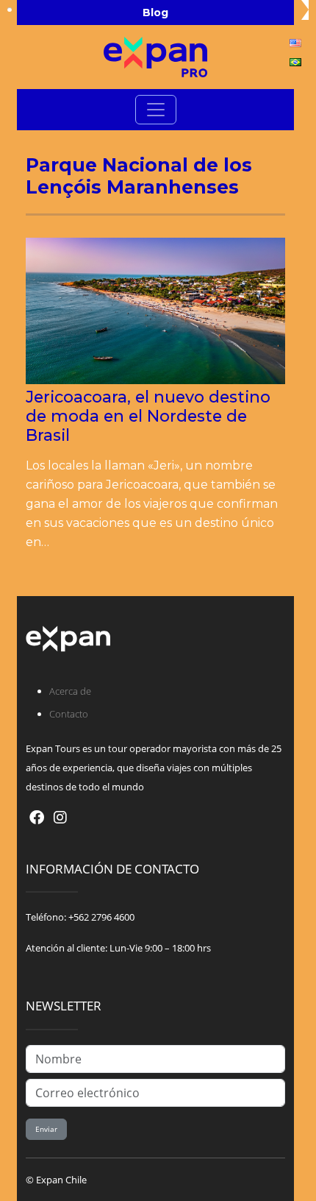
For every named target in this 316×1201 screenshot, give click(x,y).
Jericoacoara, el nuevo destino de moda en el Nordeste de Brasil (148, 415)
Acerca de (70, 691)
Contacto (68, 713)
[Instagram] (60, 817)
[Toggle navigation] (155, 109)
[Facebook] (36, 817)
